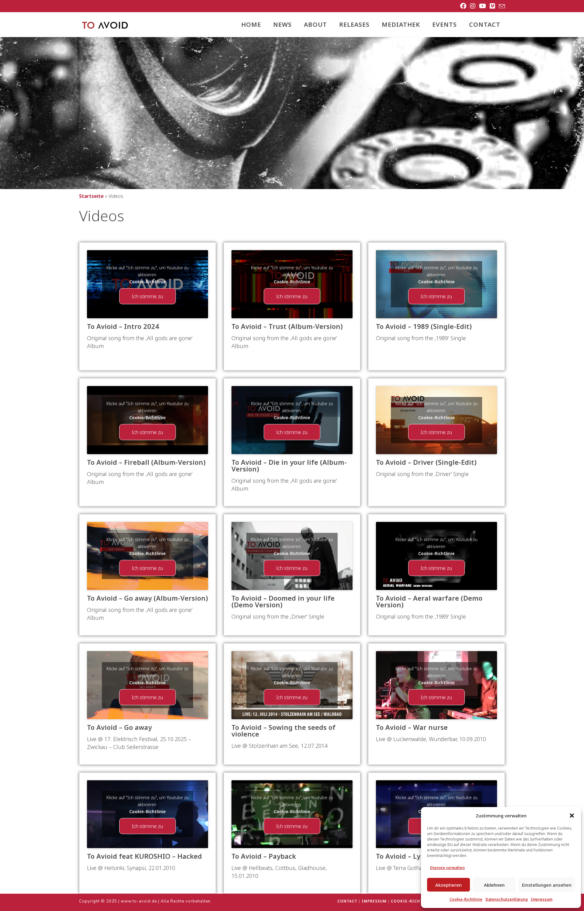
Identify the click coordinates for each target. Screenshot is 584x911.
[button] (572, 816)
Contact (347, 901)
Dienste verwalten (447, 867)
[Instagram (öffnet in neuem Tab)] (472, 6)
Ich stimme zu (147, 296)
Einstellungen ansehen (547, 885)
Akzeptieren (448, 885)
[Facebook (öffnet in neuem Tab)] (463, 6)
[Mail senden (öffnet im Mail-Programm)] (501, 6)
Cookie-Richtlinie (466, 899)
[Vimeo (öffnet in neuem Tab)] (492, 6)
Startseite (91, 196)
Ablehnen (494, 885)
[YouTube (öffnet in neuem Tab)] (482, 6)
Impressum (541, 899)
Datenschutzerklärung (506, 899)
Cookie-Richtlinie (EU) (418, 901)
